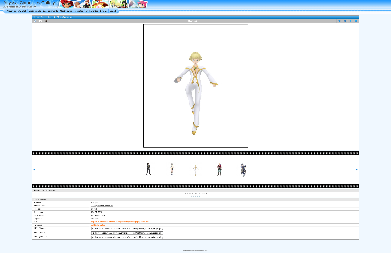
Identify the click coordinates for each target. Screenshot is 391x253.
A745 (93, 206)
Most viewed (66, 11)
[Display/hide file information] (40, 21)
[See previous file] (345, 21)
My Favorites (92, 11)
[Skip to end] (356, 21)
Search (113, 11)
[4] (198, 196)
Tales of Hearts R (48, 17)
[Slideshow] (46, 21)
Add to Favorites (98, 225)
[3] (196, 196)
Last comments (50, 11)
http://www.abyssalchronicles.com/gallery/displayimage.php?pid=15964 (121, 222)
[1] (192, 196)
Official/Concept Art (65, 17)
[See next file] (350, 21)
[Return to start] (339, 21)
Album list (11, 11)
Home (36, 17)
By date (104, 11)
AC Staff (22, 11)
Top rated (78, 11)
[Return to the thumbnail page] (35, 21)
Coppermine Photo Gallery (199, 250)
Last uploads (35, 11)
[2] (194, 196)
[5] (200, 196)
